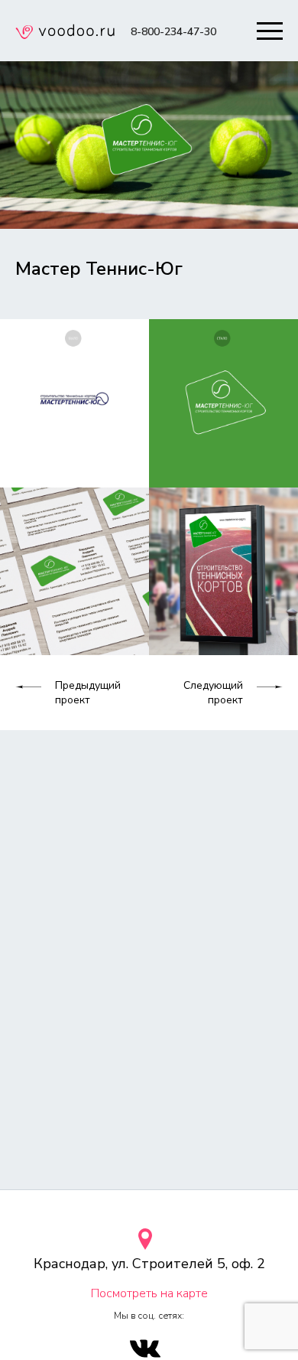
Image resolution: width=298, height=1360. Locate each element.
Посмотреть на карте (149, 1293)
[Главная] (65, 33)
